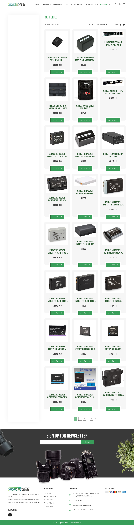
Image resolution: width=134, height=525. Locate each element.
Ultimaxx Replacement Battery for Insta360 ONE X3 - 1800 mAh (57, 396)
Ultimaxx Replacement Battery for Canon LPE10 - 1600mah (85, 299)
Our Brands (47, 493)
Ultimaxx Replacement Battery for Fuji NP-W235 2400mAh (57, 199)
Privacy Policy (48, 506)
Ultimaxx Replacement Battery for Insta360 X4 (57, 348)
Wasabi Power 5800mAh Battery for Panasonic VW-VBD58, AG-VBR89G (85, 59)
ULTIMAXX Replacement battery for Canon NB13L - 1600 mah (113, 203)
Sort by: (91, 24)
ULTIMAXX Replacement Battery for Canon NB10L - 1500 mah (57, 251)
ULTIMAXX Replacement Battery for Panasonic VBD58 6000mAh (85, 155)
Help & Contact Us (50, 496)
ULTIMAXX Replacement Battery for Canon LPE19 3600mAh (113, 251)
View (117, 24)
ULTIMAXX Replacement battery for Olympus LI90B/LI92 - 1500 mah (113, 299)
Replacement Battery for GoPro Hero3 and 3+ (57, 59)
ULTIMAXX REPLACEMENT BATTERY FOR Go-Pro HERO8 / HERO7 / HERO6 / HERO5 (113, 393)
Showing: (47, 24)
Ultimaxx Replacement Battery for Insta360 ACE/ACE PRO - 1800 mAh (113, 348)
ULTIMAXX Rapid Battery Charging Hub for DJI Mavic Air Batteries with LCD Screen (57, 107)
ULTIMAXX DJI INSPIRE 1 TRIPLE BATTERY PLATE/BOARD (113, 92)
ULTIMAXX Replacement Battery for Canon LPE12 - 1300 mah (57, 299)
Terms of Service (49, 503)
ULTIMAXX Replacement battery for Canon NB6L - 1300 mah (85, 192)
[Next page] (96, 419)
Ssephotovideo (63, 523)
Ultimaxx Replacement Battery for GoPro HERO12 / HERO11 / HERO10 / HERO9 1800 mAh (85, 396)
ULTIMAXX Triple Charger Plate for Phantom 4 (113, 43)
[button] (46, 4)
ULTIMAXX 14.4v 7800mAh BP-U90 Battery (113, 155)
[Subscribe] (87, 442)
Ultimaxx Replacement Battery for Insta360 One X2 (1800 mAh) (85, 348)
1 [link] (75, 419)
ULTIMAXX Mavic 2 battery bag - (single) (85, 107)
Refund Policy (48, 500)
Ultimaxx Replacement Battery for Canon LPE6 (85, 243)
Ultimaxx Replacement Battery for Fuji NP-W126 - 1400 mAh (57, 155)
